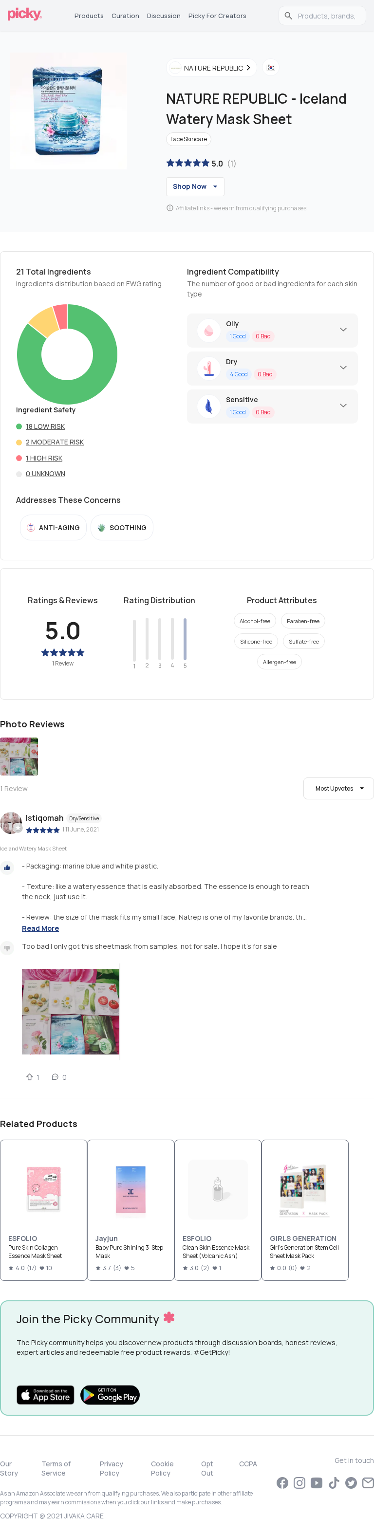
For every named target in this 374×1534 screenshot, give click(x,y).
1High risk (44, 457)
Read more (40, 928)
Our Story (9, 1468)
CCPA (248, 1463)
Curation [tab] (125, 15)
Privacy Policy (111, 1468)
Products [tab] (89, 15)
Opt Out (207, 1468)
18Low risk (45, 426)
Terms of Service (56, 1468)
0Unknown (45, 473)
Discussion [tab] (164, 15)
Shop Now (189, 186)
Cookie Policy (162, 1468)
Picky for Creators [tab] (217, 15)
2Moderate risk (55, 441)
